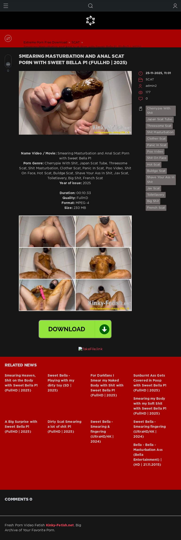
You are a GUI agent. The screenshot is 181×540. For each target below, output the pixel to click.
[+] (8, 58)
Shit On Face (156, 158)
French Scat (156, 208)
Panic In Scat (156, 145)
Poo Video (155, 151)
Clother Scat (156, 138)
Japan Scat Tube (159, 119)
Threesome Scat (159, 126)
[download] (75, 329)
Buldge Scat (156, 171)
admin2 (151, 86)
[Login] (175, 6)
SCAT (150, 79)
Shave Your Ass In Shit (160, 179)
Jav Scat (153, 188)
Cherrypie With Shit (159, 110)
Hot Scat (153, 164)
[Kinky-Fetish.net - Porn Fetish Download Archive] (90, 20)
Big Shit (153, 201)
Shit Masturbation (160, 132)
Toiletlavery (155, 195)
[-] (8, 64)
